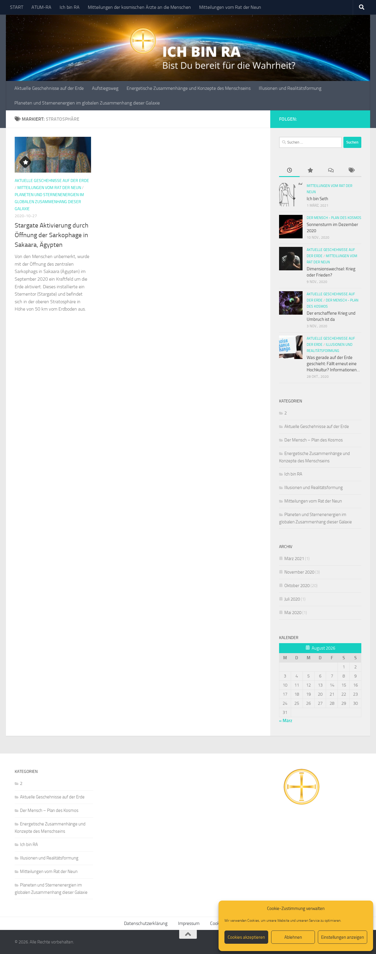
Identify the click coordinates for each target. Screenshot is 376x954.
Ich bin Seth (317, 198)
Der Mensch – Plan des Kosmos (313, 440)
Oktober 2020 (297, 585)
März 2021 (294, 558)
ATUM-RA (41, 7)
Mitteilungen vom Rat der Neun (230, 7)
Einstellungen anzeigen (342, 937)
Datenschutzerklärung (145, 923)
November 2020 (299, 572)
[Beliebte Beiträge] (310, 170)
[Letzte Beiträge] (289, 170)
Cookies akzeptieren (246, 937)
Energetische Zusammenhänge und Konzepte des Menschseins (189, 88)
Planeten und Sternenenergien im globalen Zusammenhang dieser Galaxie (87, 103)
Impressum (188, 923)
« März (285, 720)
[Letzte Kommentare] (330, 170)
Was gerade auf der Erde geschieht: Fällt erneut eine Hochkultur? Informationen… (333, 364)
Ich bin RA (70, 7)
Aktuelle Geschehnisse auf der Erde (49, 88)
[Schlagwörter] (351, 170)
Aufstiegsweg (105, 88)
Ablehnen (293, 937)
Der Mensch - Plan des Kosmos (334, 218)
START (16, 7)
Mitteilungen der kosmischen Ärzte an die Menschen (139, 7)
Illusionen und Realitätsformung (290, 88)
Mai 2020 (292, 612)
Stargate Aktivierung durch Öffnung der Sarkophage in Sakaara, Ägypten (51, 235)
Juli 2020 (292, 599)
